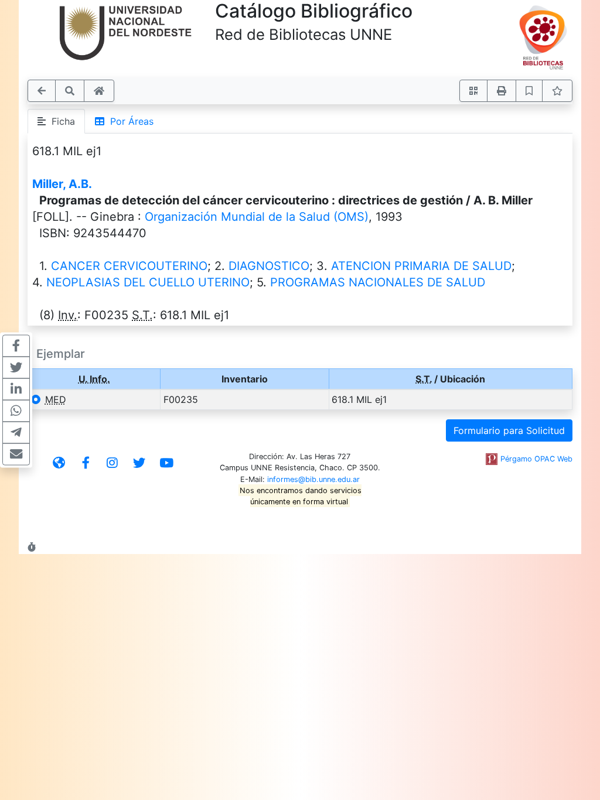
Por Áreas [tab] (129, 121)
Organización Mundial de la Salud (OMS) (257, 217)
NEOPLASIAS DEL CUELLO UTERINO (148, 282)
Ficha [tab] (60, 121)
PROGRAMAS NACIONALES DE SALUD (377, 282)
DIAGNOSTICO (269, 266)
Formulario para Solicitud (509, 430)
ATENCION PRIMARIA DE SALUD (421, 266)
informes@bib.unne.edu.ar (313, 479)
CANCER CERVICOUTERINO (129, 266)
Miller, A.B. (62, 184)
